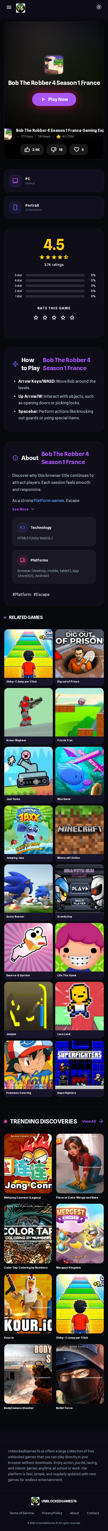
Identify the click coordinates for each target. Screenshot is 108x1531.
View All (93, 1121)
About (74, 1513)
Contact (93, 1513)
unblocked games (22, 1457)
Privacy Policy (52, 1513)
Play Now (54, 99)
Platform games (49, 500)
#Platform (21, 594)
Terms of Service (21, 1513)
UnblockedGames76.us (26, 1451)
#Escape (41, 594)
